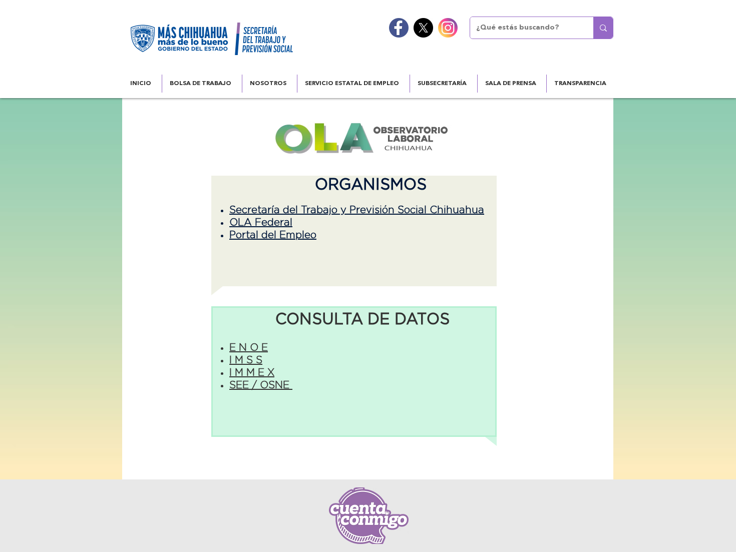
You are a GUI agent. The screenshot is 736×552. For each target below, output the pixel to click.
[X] (423, 28)
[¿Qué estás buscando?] (603, 28)
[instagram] (448, 28)
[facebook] (399, 28)
